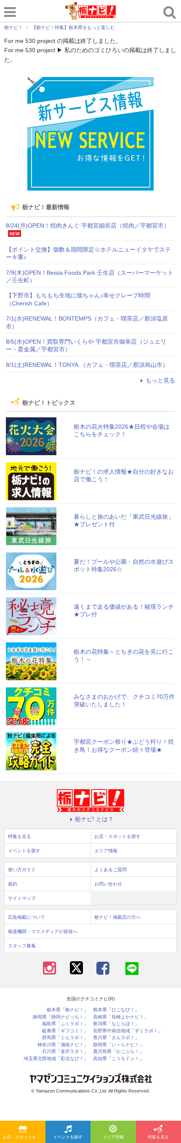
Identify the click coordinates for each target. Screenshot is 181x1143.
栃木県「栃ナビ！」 (67, 1010)
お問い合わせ (108, 883)
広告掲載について (26, 917)
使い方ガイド (22, 869)
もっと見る (160, 380)
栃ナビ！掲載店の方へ (117, 917)
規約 (12, 883)
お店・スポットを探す (24, 1137)
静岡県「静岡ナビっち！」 (60, 1017)
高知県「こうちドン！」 (118, 1058)
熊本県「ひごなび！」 (116, 1010)
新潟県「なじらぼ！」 (116, 1023)
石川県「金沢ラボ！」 (65, 1051)
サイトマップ (22, 898)
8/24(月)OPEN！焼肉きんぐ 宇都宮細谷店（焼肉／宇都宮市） (88, 225)
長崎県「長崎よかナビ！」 (121, 1017)
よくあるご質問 (110, 869)
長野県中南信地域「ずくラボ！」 (127, 1031)
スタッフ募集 (22, 945)
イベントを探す (68, 1137)
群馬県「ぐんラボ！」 (65, 1037)
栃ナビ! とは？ (94, 819)
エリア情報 (113, 1137)
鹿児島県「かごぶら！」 (118, 1051)
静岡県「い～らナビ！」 (118, 1044)
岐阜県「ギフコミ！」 (65, 1031)
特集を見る (19, 836)
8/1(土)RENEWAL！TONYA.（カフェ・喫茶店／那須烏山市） (87, 364)
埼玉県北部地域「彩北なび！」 (56, 1058)
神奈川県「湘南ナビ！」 (62, 1044)
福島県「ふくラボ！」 (65, 1023)
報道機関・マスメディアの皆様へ (42, 931)
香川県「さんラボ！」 (116, 1037)
